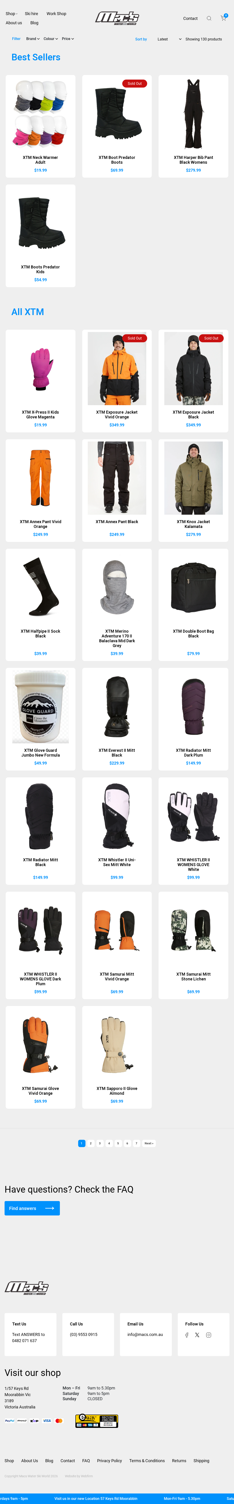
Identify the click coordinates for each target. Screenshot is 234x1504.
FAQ (86, 1460)
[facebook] (186, 1334)
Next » (149, 1143)
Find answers (22, 1208)
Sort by (141, 39)
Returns (179, 1460)
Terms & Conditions (147, 1460)
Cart (225, 16)
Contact (190, 18)
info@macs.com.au (145, 1334)
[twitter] (197, 1334)
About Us (29, 1460)
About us (14, 22)
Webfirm (87, 1476)
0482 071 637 (24, 1340)
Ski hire (31, 13)
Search (209, 18)
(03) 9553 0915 (83, 1334)
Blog (34, 22)
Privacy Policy (109, 1460)
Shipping (201, 1460)
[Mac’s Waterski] (117, 18)
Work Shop (56, 13)
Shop (10, 13)
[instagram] (208, 1334)
